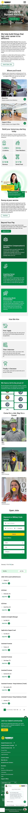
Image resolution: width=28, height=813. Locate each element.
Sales (2, 776)
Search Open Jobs (7, 64)
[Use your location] (14, 528)
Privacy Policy (4, 750)
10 (17, 709)
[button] (14, 543)
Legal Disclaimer (4, 754)
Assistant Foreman (6, 643)
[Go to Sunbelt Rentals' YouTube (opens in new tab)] (2, 795)
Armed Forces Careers (7, 762)
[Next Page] (20, 710)
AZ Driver (4, 590)
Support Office (5, 778)
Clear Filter (6, 556)
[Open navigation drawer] (24, 2)
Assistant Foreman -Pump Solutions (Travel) (13, 697)
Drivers (2, 768)
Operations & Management (7, 770)
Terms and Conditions (5, 752)
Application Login (9, 783)
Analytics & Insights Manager (9, 617)
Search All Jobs (14, 19)
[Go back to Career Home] (6, 2)
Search (14, 534)
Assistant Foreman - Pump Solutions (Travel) (14, 683)
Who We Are (4, 760)
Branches (3, 765)
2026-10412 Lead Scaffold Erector (11, 577)
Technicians (3, 772)
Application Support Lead (8, 630)
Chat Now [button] (5, 215)
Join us (4, 729)
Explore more (6, 231)
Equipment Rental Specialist (7, 774)
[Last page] (24, 710)
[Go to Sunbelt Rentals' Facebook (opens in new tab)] (4, 795)
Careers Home (5, 757)
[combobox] (10, 528)
